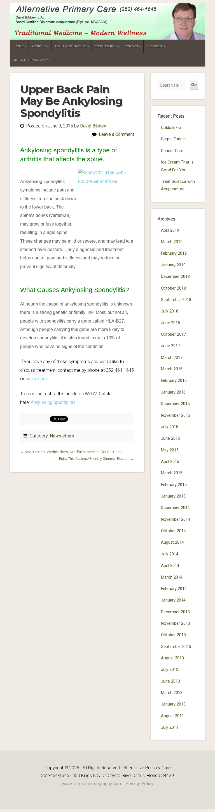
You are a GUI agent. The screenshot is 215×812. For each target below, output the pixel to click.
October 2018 (173, 288)
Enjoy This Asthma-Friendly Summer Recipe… (94, 458)
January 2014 (173, 600)
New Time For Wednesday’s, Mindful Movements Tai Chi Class (74, 452)
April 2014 (170, 565)
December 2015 (175, 403)
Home (19, 46)
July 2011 (169, 727)
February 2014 (174, 588)
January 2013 (173, 704)
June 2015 (170, 438)
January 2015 (173, 496)
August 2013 (172, 658)
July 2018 (169, 311)
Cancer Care (172, 150)
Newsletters (62, 436)
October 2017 (173, 334)
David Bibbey (93, 126)
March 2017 (172, 357)
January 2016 (173, 392)
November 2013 (175, 623)
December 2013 (175, 612)
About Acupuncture (71, 46)
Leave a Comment (116, 134)
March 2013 (172, 692)
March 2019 (172, 242)
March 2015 (172, 473)
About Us (39, 46)
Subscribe (155, 46)
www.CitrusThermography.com (91, 783)
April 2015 (170, 461)
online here (36, 378)
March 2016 (172, 369)
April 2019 (170, 230)
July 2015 (169, 427)
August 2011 (172, 716)
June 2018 (170, 323)
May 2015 (170, 450)
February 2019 (174, 253)
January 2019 (173, 265)
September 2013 (176, 646)
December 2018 (175, 276)
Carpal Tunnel (173, 139)
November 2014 (175, 519)
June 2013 (170, 681)
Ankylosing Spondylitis (53, 402)
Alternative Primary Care (107, 21)
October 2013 (173, 635)
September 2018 (176, 299)
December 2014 (175, 507)
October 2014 (173, 531)
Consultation (106, 46)
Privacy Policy (139, 783)
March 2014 (172, 577)
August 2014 (172, 542)
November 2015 (175, 415)
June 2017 (170, 346)
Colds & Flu (171, 127)
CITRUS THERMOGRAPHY (30, 59)
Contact (131, 46)
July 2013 (169, 669)
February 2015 (174, 484)
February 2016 (174, 380)
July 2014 (169, 554)
